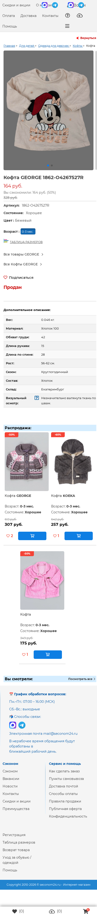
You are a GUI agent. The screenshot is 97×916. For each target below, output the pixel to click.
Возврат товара (16, 854)
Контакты (50, 16)
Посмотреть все (80, 682)
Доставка (28, 16)
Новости (10, 790)
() (21, 911)
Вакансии (11, 782)
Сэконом (10, 775)
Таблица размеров (19, 846)
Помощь (9, 26)
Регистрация (14, 839)
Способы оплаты (63, 797)
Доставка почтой (63, 790)
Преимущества (16, 812)
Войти (79, 5)
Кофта (10, 499)
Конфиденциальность (68, 820)
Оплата (8, 16)
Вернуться (88, 38)
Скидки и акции (16, 5)
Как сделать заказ (64, 775)
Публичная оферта (65, 812)
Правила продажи (65, 805)
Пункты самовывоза (66, 782)
